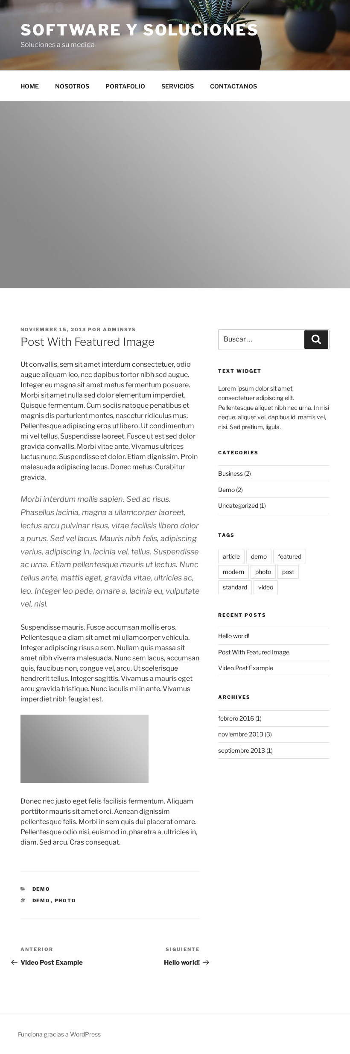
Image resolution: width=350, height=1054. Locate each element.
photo (66, 901)
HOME (29, 86)
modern (233, 571)
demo (41, 901)
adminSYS (119, 330)
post (288, 571)
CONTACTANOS (233, 86)
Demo (41, 889)
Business (230, 473)
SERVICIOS (177, 86)
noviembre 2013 (240, 734)
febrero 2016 (236, 718)
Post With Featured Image (253, 652)
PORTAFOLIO (125, 86)
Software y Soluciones (139, 30)
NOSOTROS (72, 86)
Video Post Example (245, 667)
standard (235, 587)
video (265, 587)
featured (289, 556)
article (231, 556)
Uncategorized (238, 505)
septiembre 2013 (241, 750)
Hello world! (233, 635)
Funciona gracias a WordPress (59, 1034)
